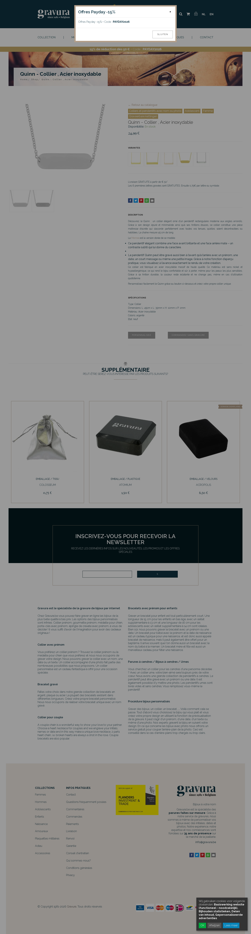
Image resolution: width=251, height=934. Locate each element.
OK (202, 925)
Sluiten (162, 34)
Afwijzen (214, 925)
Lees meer (231, 925)
